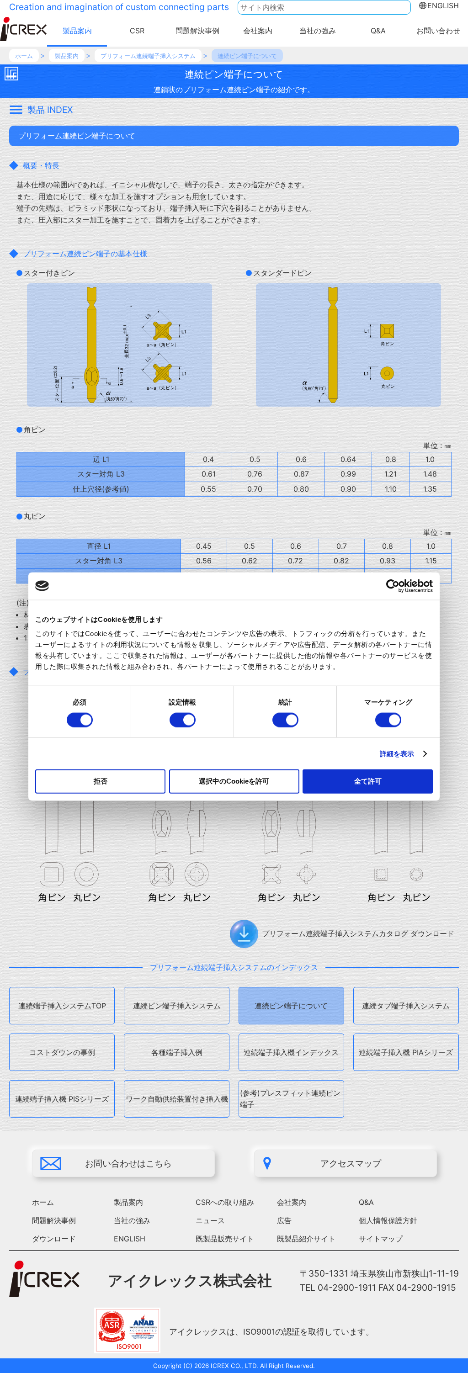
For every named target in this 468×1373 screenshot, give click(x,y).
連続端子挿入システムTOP (62, 1005)
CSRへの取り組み (225, 1202)
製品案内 (77, 30)
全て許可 (368, 781)
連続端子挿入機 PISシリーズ (62, 1098)
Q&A (378, 30)
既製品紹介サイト (306, 1238)
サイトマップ (381, 1238)
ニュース (210, 1220)
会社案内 (257, 30)
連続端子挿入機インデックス (291, 1052)
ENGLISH (443, 5)
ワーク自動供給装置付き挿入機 (177, 1098)
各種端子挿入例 (176, 1052)
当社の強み (317, 30)
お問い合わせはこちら (128, 1163)
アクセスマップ (350, 1163)
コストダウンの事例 (62, 1052)
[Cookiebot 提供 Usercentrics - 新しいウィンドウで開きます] (393, 586)
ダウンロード (54, 1238)
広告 (284, 1220)
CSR (137, 30)
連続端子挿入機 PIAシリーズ (406, 1052)
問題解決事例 (197, 30)
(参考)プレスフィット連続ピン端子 (290, 1098)
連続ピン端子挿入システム (177, 1005)
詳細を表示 (397, 753)
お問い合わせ (438, 30)
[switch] (183, 719)
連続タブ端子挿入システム (406, 1005)
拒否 (100, 781)
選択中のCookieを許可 (234, 781)
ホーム (43, 1202)
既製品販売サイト (225, 1238)
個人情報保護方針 (388, 1220)
